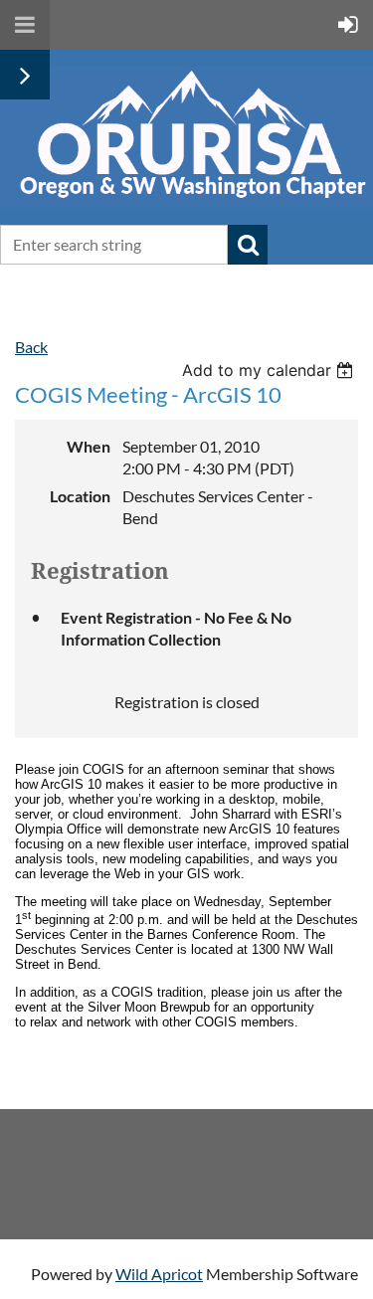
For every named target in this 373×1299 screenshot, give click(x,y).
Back (31, 346)
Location (80, 495)
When (88, 446)
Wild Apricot (159, 1273)
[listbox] (270, 370)
